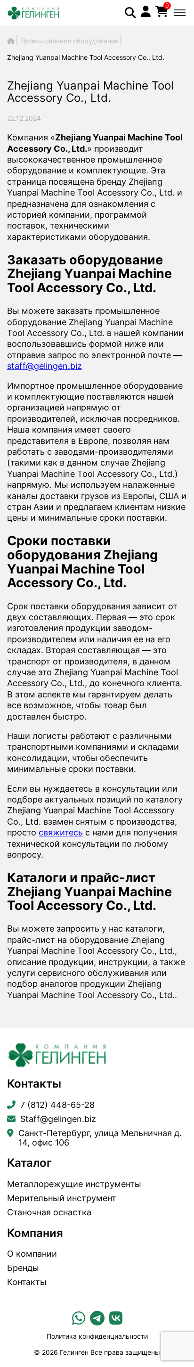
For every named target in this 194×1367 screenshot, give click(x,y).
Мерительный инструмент (61, 1198)
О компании (32, 1254)
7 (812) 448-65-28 (57, 1105)
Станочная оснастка (49, 1212)
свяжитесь (61, 832)
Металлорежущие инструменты (74, 1184)
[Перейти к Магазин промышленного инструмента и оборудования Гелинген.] (11, 41)
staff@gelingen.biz (44, 366)
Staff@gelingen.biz (58, 1119)
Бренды (23, 1268)
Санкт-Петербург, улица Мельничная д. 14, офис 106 (100, 1138)
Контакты (27, 1282)
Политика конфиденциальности (97, 1336)
